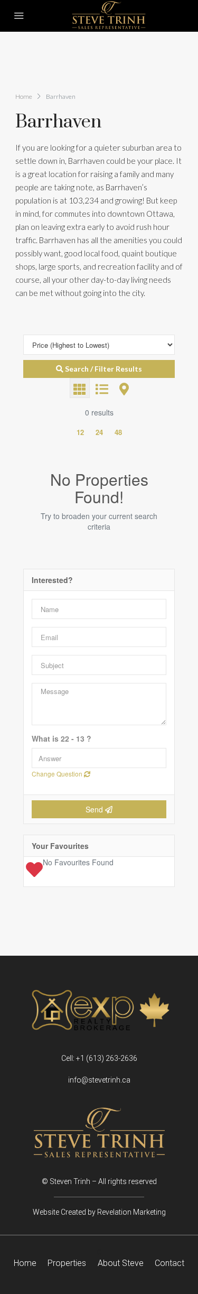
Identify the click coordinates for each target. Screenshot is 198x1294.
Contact (169, 1263)
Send (95, 809)
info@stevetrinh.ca (99, 1080)
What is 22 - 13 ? (61, 739)
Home (25, 1263)
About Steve (121, 1263)
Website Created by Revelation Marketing (99, 1212)
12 (80, 432)
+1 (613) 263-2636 (106, 1058)
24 (99, 432)
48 (118, 432)
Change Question (58, 773)
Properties (67, 1263)
